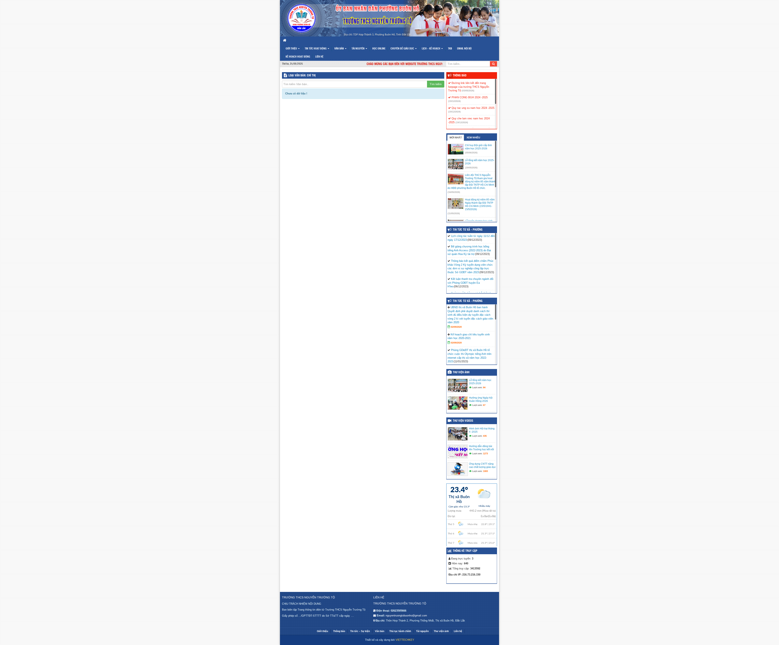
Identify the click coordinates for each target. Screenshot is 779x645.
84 (484, 387)
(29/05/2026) (471, 167)
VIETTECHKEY (405, 639)
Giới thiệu (292, 48)
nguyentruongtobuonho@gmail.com (406, 615)
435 (485, 436)
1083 (485, 471)
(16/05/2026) (454, 192)
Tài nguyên (358, 48)
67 (484, 405)
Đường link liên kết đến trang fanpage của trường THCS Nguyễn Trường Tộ (468, 86)
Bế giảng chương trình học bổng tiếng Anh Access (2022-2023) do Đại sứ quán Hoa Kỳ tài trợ (469, 250)
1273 (485, 453)
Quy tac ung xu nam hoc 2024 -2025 (472, 107)
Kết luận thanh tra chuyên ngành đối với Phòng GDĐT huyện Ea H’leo (470, 282)
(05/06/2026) (471, 152)
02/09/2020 (456, 327)
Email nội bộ (464, 48)
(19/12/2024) (454, 101)
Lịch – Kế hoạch (431, 48)
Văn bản (339, 48)
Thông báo (459, 75)
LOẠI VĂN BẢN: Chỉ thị (302, 75)
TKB (450, 48)
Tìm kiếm (436, 84)
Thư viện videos (463, 420)
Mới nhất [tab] (456, 137)
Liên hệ (319, 57)
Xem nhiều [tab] (473, 137)
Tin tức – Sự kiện (360, 631)
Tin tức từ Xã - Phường (467, 301)
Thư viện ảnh (461, 372)
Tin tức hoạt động (316, 48)
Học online (378, 48)
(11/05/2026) (454, 213)
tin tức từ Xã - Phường (467, 229)
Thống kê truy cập (465, 551)
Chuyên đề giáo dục (403, 48)
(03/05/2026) (468, 90)
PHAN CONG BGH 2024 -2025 (469, 97)
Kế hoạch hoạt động (298, 57)
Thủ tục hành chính (400, 631)
